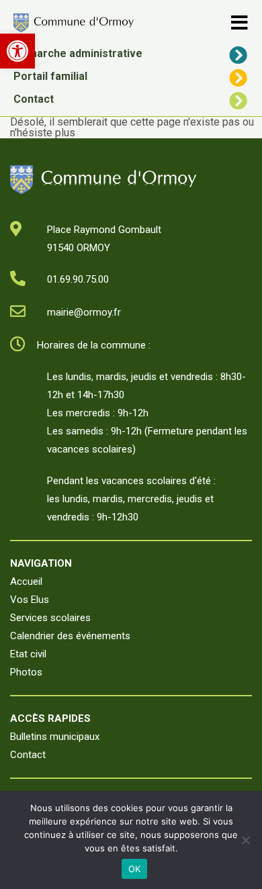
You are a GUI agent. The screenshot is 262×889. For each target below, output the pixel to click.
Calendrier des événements (70, 636)
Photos (26, 672)
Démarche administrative (77, 53)
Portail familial (50, 76)
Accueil (26, 581)
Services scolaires (50, 618)
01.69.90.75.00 (78, 279)
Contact (33, 99)
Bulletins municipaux (54, 737)
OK (134, 868)
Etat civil (28, 654)
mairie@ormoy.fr (84, 312)
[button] (17, 51)
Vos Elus (29, 600)
